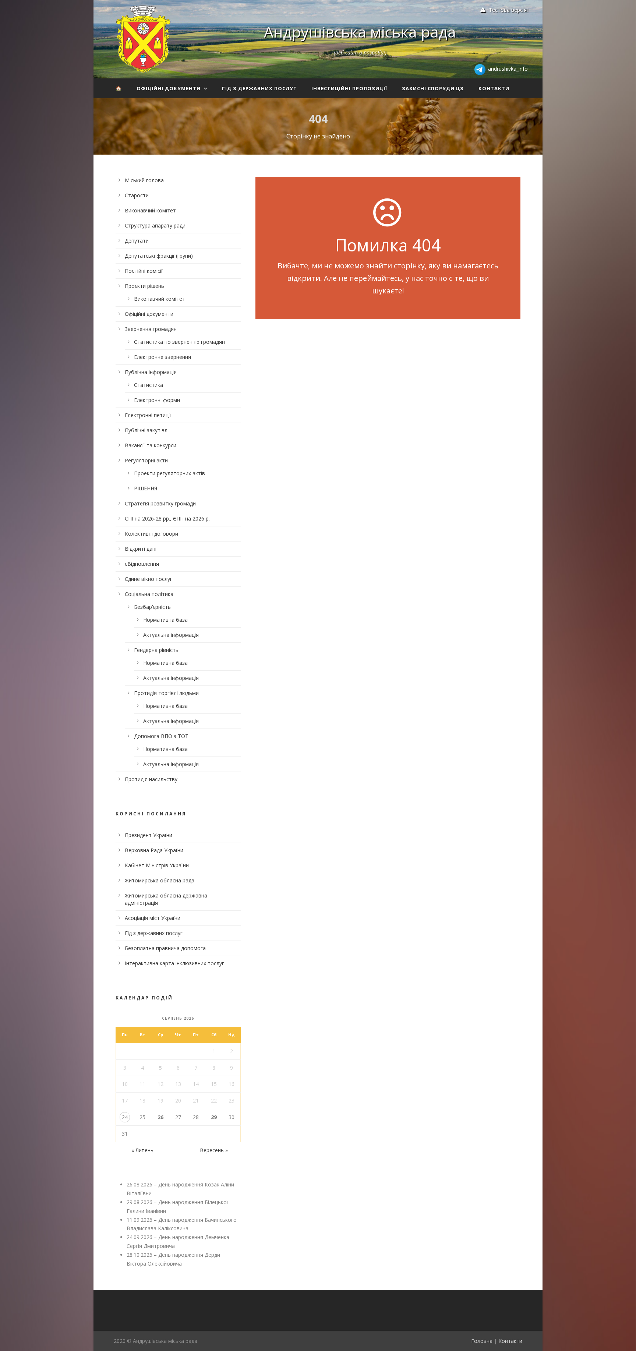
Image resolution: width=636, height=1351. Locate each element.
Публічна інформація (151, 371)
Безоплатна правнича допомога (165, 948)
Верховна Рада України (154, 850)
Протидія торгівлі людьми (166, 692)
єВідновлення (142, 563)
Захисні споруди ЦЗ (433, 88)
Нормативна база (165, 619)
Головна (481, 1340)
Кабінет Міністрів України (157, 865)
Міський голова (144, 180)
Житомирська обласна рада (159, 880)
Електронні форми (157, 399)
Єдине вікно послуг (148, 578)
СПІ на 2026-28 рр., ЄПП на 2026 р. (167, 518)
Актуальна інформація (171, 634)
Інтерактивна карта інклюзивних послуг (174, 963)
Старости (137, 195)
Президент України (148, 835)
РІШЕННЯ (145, 488)
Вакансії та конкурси (150, 445)
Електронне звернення (162, 356)
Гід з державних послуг (259, 88)
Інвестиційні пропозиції (349, 88)
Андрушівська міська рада (360, 31)
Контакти (493, 88)
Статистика (148, 384)
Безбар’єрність (152, 606)
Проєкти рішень (144, 285)
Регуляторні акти (146, 460)
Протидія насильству (151, 779)
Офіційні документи (169, 88)
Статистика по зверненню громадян (179, 341)
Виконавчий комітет (150, 210)
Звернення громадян (151, 328)
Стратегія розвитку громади (160, 503)
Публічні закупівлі (147, 430)
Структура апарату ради (155, 225)
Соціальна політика (149, 593)
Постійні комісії (144, 270)
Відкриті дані (140, 548)
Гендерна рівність (156, 649)
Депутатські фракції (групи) (159, 255)
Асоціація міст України (152, 917)
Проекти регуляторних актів (169, 473)
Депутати (137, 240)
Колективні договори (151, 533)
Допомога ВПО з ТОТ (161, 736)
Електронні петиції (148, 415)
